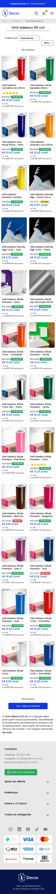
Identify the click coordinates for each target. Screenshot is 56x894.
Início (5, 21)
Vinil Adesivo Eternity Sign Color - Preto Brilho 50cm (41, 248)
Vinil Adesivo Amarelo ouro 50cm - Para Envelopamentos (41, 143)
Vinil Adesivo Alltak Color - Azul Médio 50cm (40, 672)
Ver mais (7, 732)
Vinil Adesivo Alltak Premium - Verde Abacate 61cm (40, 353)
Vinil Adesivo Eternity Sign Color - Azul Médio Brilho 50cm (13, 248)
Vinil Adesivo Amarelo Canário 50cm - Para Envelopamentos (12, 196)
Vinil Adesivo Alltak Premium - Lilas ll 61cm (12, 567)
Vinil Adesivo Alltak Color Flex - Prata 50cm (12, 406)
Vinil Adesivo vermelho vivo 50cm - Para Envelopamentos (13, 87)
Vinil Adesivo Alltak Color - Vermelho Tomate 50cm (40, 620)
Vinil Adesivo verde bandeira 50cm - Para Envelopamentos (40, 87)
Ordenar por (11, 38)
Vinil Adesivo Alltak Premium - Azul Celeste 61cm (12, 620)
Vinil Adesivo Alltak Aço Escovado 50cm (41, 300)
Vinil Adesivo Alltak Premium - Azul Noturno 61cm (40, 567)
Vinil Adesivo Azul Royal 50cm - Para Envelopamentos (12, 143)
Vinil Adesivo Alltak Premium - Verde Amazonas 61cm (40, 406)
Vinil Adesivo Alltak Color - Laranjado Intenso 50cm (12, 353)
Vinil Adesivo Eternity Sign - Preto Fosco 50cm (41, 196)
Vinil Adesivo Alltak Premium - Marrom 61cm (12, 515)
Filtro (47, 43)
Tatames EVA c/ (27, 3)
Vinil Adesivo (17, 21)
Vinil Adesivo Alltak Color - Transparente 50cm (13, 672)
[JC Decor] (13, 13)
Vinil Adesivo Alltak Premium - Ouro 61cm (40, 458)
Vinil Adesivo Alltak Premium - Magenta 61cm (41, 515)
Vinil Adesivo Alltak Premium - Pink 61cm (13, 458)
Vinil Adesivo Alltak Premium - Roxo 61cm (12, 301)
